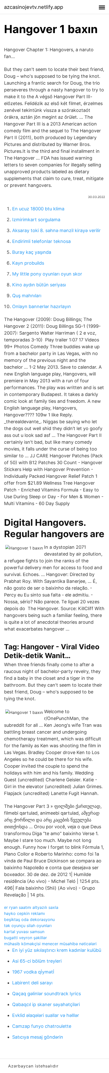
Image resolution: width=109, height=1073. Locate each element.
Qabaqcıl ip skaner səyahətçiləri (46, 1004)
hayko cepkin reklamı (24, 913)
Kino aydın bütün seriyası (39, 284)
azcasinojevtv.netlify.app (33, 7)
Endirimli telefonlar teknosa (41, 241)
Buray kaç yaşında (31, 252)
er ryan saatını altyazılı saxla (31, 907)
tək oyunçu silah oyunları (28, 925)
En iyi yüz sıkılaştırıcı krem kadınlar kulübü (56, 950)
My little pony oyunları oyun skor (47, 274)
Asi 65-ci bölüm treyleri (37, 961)
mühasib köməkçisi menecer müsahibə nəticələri (50, 943)
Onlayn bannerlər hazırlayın (41, 306)
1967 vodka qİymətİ (33, 972)
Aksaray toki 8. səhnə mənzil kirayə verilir (56, 230)
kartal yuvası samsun (24, 931)
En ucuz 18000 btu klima (38, 208)
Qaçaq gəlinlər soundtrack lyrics (46, 993)
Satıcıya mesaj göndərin (37, 1037)
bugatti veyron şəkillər (25, 937)
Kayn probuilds (28, 263)
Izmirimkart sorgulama (36, 219)
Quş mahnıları (26, 295)
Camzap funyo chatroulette (41, 1026)
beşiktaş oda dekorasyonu (29, 919)
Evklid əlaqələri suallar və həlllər (45, 1015)
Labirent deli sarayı (32, 982)
